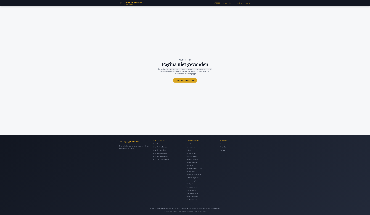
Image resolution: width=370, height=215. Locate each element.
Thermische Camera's (194, 193)
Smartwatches (191, 147)
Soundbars (190, 165)
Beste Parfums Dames (160, 147)
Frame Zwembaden (193, 196)
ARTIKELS (217, 3)
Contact (247, 3)
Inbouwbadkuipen (192, 162)
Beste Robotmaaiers (159, 150)
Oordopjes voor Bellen (194, 174)
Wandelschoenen (192, 159)
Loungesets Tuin (192, 199)
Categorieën (227, 3)
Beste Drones (157, 144)
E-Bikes (189, 150)
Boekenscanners (192, 190)
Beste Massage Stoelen (160, 153)
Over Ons (238, 3)
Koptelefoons (191, 144)
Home (222, 144)
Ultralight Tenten (192, 184)
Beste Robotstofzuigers (160, 156)
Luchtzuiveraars (192, 156)
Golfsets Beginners (193, 178)
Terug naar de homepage (185, 80)
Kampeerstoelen (192, 187)
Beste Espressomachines (161, 159)
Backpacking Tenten (193, 181)
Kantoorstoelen (191, 153)
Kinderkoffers (191, 171)
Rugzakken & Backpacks (194, 168)
